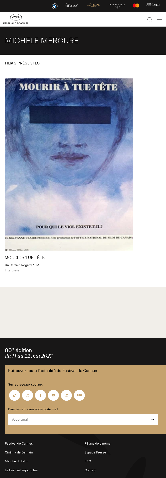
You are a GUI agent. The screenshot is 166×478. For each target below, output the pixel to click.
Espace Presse (95, 452)
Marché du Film (16, 461)
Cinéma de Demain (19, 452)
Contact (91, 470)
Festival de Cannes (19, 443)
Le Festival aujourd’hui (21, 470)
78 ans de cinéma (98, 443)
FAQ (88, 461)
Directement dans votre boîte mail (33, 409)
